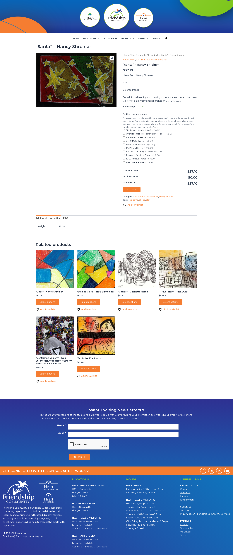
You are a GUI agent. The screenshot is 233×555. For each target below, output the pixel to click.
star (148, 200)
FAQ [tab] (65, 218)
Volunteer (185, 531)
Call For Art (110, 38)
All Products (153, 55)
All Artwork (129, 59)
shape (142, 200)
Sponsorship (186, 528)
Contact (184, 489)
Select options (47, 302)
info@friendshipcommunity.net (26, 536)
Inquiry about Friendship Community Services (205, 514)
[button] (97, 38)
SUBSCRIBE (79, 457)
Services (184, 510)
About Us (126, 38)
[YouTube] (227, 471)
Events (141, 38)
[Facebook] (203, 471)
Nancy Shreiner (159, 59)
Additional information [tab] (48, 218)
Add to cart (132, 189)
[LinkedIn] (219, 471)
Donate (156, 38)
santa (135, 200)
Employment (187, 499)
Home (76, 38)
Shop (183, 535)
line (130, 200)
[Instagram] (211, 471)
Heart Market (138, 55)
